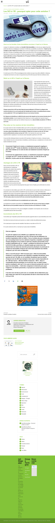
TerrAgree (27, 468)
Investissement (15, 9)
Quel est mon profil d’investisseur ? (19, 343)
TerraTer (27, 474)
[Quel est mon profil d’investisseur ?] (9, 343)
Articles (6, 9)
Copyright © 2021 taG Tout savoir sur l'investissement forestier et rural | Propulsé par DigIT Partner (27, 520)
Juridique (22, 9)
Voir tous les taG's (19, 330)
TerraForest (27, 477)
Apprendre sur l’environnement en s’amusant (27, 374)
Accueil (5, 5)
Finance (10, 9)
